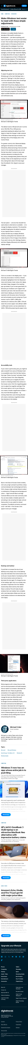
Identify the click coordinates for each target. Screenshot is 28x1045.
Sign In (24, 6)
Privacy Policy (19, 1021)
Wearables (18, 969)
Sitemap (18, 1027)
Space (17, 971)
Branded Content (19, 991)
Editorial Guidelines (5, 995)
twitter (10, 731)
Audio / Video (4, 974)
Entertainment (4, 979)
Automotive (4, 981)
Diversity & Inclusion (5, 1027)
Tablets (17, 967)
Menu (1, 6)
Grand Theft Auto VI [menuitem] (5, 9)
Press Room (18, 1024)
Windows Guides (4, 755)
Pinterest (19, 956)
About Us (3, 987)
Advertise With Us (5, 992)
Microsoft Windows (12, 750)
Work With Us (4, 1024)
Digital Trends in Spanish (21, 998)
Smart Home (4, 976)
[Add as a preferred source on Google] (5, 29)
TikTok (16, 956)
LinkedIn (23, 956)
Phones (3, 967)
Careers (3, 1021)
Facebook (1, 956)
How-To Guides (19, 979)
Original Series (19, 981)
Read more (6, 814)
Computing (4, 969)
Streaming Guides (20, 974)
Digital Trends (8, 7)
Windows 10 (19, 753)
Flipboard (1, 960)
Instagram (5, 956)
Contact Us (3, 990)
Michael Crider (5, 26)
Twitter (9, 956)
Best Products (19, 976)
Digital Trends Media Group (8, 1035)
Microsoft (3, 750)
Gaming (3, 971)
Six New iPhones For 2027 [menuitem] (15, 9)
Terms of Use (4, 1030)
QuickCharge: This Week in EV (8, 753)
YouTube (12, 956)
